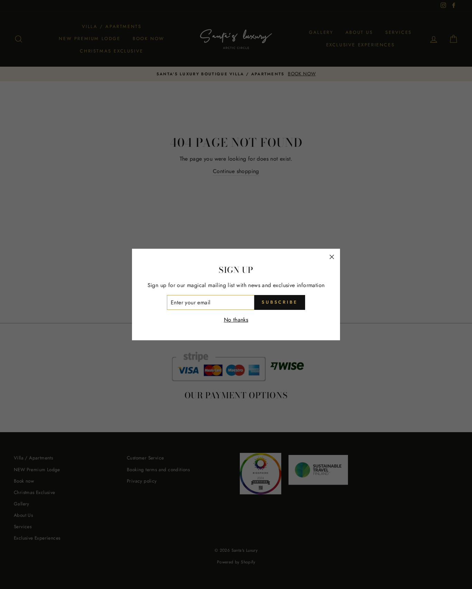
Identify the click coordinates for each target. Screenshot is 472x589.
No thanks (236, 320)
